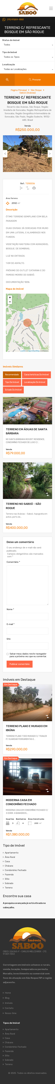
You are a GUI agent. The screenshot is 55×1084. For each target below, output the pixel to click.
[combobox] (27, 45)
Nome (10, 609)
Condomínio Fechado (15, 870)
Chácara (9, 866)
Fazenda (9, 874)
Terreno (9, 887)
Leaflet (22, 351)
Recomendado (12, 374)
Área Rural (10, 857)
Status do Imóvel (11, 40)
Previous (5, 153)
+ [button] (10, 297)
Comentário (13, 562)
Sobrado (9, 883)
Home (8, 993)
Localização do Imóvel (34, 382)
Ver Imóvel (27, 419)
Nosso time (10, 1013)
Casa (7, 861)
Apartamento (11, 852)
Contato (9, 1008)
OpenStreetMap (33, 351)
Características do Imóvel (36, 374)
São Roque (36, 90)
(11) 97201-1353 (15, 19)
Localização (8, 64)
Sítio (7, 879)
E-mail (11, 624)
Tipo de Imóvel (9, 52)
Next (50, 153)
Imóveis (9, 1003)
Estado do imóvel (13, 390)
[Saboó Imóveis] (27, 13)
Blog (7, 998)
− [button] (10, 302)
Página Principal (19, 90)
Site (9, 639)
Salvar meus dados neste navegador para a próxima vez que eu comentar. (28, 655)
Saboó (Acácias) (28, 92)
